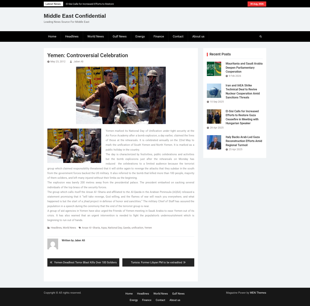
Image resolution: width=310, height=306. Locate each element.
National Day (115, 227)
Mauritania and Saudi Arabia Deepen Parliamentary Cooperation (244, 67)
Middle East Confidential (75, 16)
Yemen (148, 227)
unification (137, 227)
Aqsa (104, 227)
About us (198, 36)
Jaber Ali (78, 61)
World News (95, 36)
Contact (178, 36)
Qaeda (126, 227)
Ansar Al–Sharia (91, 227)
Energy (140, 36)
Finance (159, 36)
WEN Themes (258, 292)
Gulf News (120, 36)
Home (52, 36)
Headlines (72, 36)
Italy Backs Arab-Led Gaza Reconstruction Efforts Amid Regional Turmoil (244, 141)
